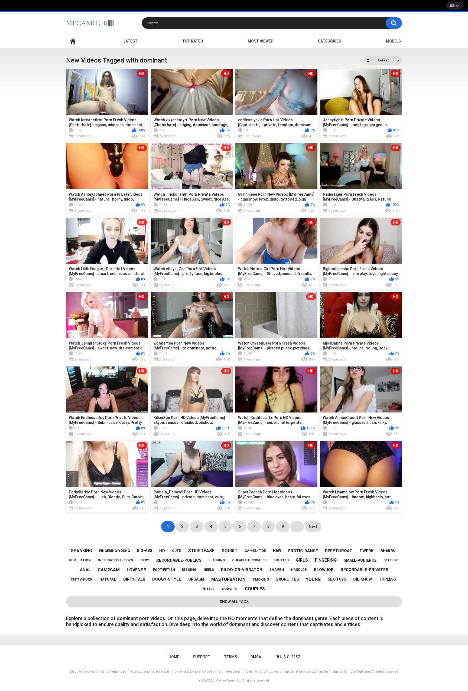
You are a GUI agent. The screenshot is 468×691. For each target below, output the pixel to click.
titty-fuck (81, 579)
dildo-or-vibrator (241, 569)
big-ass (144, 550)
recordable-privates (364, 569)
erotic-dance (303, 550)
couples (255, 588)
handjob (299, 570)
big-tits (281, 560)
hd (162, 550)
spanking (81, 550)
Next (313, 526)
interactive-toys (115, 560)
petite (208, 589)
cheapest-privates (249, 560)
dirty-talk (134, 579)
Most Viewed (260, 41)
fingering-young (114, 551)
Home (73, 41)
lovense (136, 569)
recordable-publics (179, 560)
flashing (217, 560)
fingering (326, 560)
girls (302, 560)
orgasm (196, 579)
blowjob (324, 569)
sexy (144, 560)
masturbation (228, 579)
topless (387, 579)
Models (393, 41)
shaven (276, 570)
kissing (189, 570)
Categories (329, 41)
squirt (230, 550)
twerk (366, 550)
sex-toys (337, 579)
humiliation (80, 560)
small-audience (360, 560)
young (313, 579)
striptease (201, 550)
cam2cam (109, 569)
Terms (230, 657)
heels (209, 570)
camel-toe (255, 551)
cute (176, 551)
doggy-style (166, 579)
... (297, 526)
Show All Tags (234, 602)
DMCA (256, 657)
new (277, 550)
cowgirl (230, 589)
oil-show (362, 579)
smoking (260, 579)
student (391, 560)
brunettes (287, 579)
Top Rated (192, 41)
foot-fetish (164, 570)
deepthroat (338, 550)
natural (107, 579)
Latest (130, 41)
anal (85, 569)
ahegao (388, 550)
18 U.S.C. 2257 (287, 657)
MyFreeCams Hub (228, 680)
